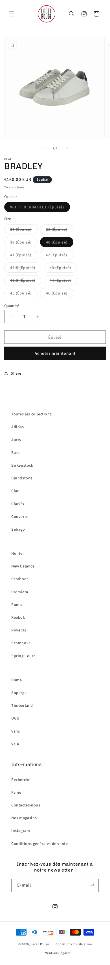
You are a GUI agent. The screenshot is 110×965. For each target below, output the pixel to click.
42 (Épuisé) (56, 254)
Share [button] (16, 373)
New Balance (23, 566)
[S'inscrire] (92, 885)
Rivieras (18, 630)
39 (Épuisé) (21, 242)
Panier (17, 792)
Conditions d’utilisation (74, 944)
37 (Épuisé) (21, 229)
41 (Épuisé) (20, 254)
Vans (15, 731)
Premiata (19, 591)
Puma (16, 604)
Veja (15, 743)
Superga (19, 692)
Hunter (17, 553)
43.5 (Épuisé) (22, 280)
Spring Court (23, 655)
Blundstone (22, 478)
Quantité (11, 305)
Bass (15, 452)
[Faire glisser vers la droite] (67, 148)
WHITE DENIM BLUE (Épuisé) (37, 207)
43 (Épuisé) (60, 267)
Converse (19, 516)
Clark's (17, 503)
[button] (11, 14)
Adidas (17, 426)
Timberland (22, 705)
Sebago (18, 529)
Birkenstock (22, 465)
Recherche (20, 779)
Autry (16, 439)
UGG (15, 718)
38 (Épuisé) (56, 229)
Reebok (18, 617)
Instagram (20, 830)
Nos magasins (24, 817)
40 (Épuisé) (56, 242)
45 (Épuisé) (21, 293)
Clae (15, 490)
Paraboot (19, 578)
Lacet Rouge (40, 944)
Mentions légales (58, 953)
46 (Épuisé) (56, 293)
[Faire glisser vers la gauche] (42, 148)
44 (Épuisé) (60, 280)
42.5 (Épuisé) (22, 267)
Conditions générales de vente (39, 843)
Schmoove (21, 642)
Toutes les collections (31, 414)
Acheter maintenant (55, 353)
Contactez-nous (25, 805)
